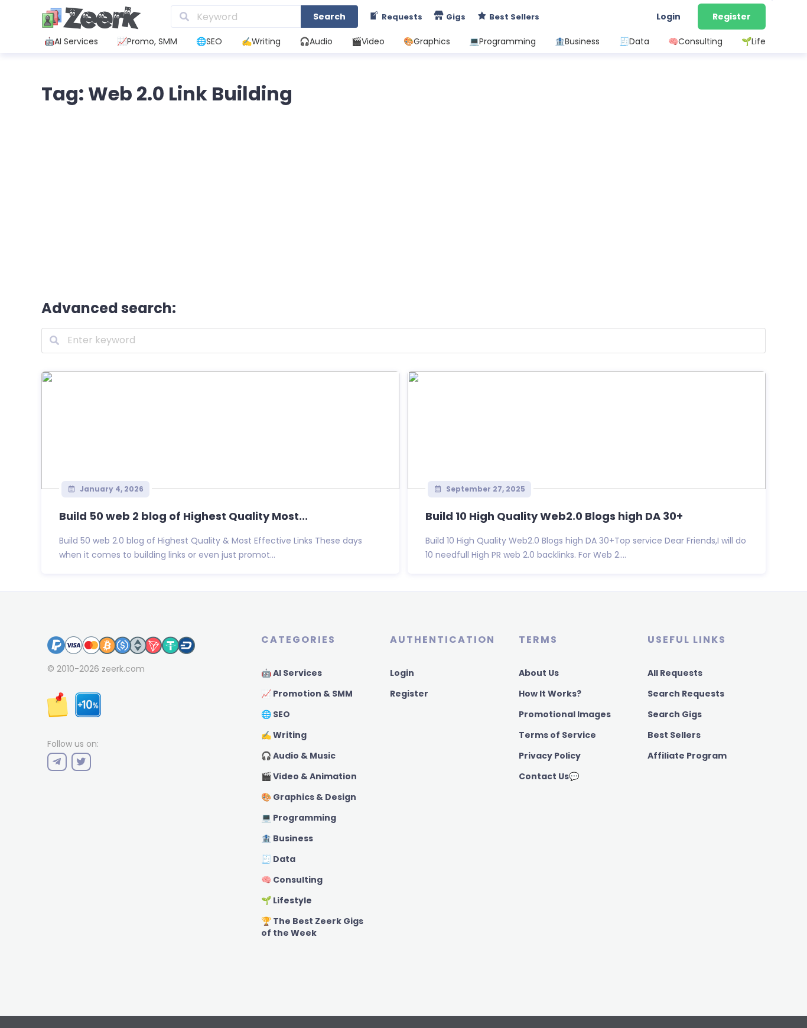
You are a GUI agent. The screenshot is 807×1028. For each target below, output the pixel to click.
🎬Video (368, 41)
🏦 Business (287, 838)
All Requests (674, 673)
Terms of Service (557, 735)
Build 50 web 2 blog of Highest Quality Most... (183, 516)
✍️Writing (261, 41)
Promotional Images (565, 714)
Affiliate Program (687, 756)
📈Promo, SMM (147, 41)
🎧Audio (316, 41)
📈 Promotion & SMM (307, 694)
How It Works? (550, 694)
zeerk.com (123, 669)
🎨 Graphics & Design (308, 797)
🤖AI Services (71, 41)
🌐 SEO (275, 714)
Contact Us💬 (549, 776)
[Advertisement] (403, 199)
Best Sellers (674, 735)
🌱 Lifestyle (286, 900)
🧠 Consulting (292, 880)
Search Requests (685, 694)
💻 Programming (298, 818)
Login (668, 16)
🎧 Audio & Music (298, 756)
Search (329, 16)
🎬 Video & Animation (309, 776)
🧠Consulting (695, 41)
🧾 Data (278, 859)
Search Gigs (674, 714)
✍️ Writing (284, 735)
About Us (539, 673)
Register (731, 16)
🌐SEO (209, 41)
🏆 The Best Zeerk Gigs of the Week (312, 927)
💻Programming (502, 41)
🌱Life (753, 41)
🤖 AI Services (291, 673)
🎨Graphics (426, 41)
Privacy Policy (550, 756)
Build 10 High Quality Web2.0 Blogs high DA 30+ (554, 516)
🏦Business (577, 41)
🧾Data (634, 41)
